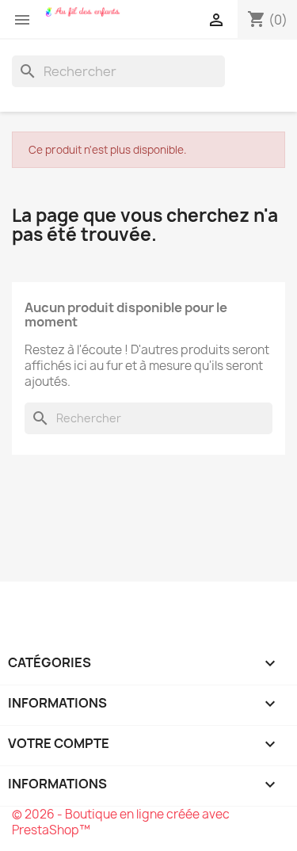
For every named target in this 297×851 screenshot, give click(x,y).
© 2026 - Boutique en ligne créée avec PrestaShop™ (121, 822)
